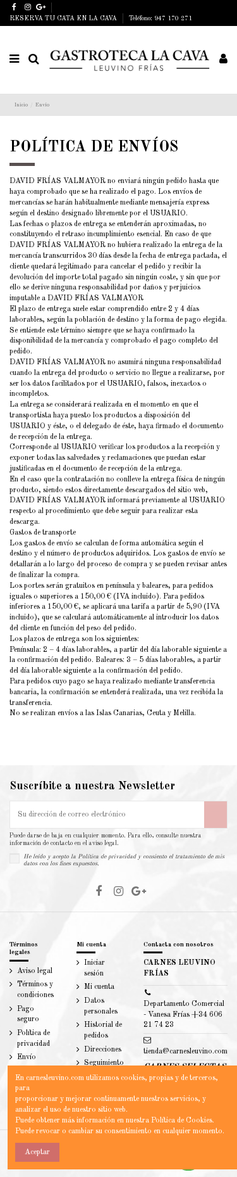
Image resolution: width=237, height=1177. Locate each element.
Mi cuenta (99, 987)
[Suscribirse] (215, 814)
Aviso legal (34, 971)
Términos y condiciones (35, 990)
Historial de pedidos (103, 1030)
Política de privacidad (107, 857)
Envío (26, 1057)
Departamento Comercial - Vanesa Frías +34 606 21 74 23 (183, 1014)
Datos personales (101, 1006)
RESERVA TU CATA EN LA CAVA (64, 18)
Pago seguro (28, 1014)
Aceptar (37, 1152)
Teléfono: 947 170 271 (160, 18)
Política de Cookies (181, 1120)
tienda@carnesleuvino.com (185, 1051)
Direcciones (102, 1049)
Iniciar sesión (94, 968)
